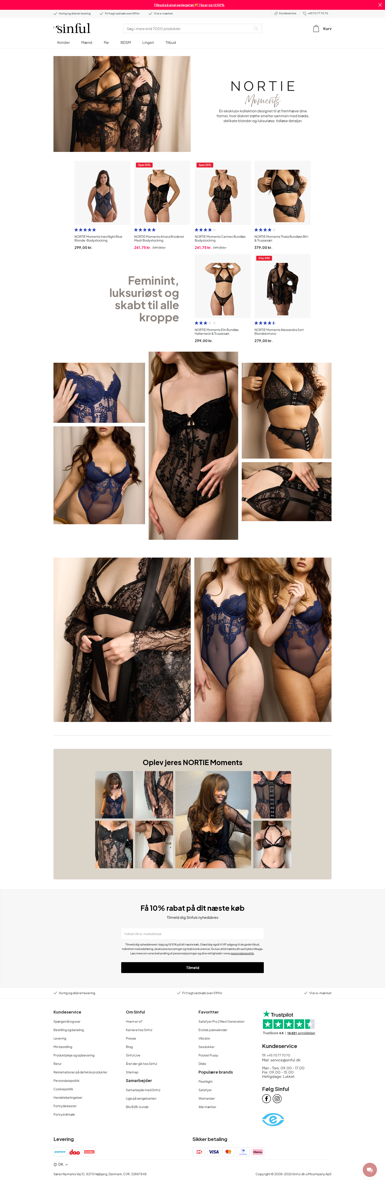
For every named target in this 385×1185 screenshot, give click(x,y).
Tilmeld (192, 967)
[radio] (76, 230)
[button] (380, 5)
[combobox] (188, 28)
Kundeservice (287, 13)
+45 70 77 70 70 (318, 13)
